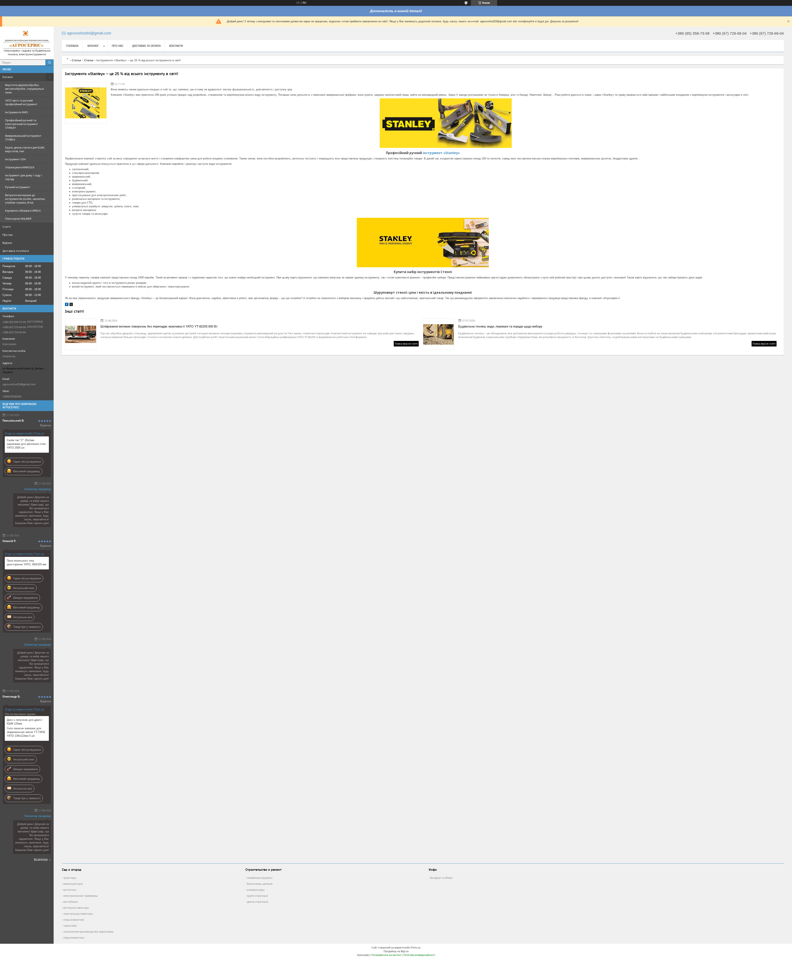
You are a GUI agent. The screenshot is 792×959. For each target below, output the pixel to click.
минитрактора (73, 884)
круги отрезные (257, 896)
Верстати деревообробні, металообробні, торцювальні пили (24, 88)
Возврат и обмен (441, 878)
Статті (6, 227)
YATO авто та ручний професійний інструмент (21, 102)
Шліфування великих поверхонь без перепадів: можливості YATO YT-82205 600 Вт (159, 326)
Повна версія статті (406, 343)
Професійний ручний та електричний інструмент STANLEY (21, 124)
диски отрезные (257, 902)
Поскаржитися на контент (386, 955)
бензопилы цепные (260, 884)
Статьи (76, 60)
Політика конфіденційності (419, 955)
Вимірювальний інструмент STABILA (23, 137)
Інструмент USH (15, 159)
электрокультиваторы (78, 913)
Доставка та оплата (15, 251)
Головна (72, 45)
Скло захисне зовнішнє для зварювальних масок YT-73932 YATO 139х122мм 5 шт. (26, 732)
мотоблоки (70, 902)
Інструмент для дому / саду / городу (23, 177)
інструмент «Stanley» (441, 153)
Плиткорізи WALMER (18, 218)
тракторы (69, 878)
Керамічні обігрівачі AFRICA (23, 210)
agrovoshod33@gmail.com (18, 384)
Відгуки (7, 243)
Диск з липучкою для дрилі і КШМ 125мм (24, 721)
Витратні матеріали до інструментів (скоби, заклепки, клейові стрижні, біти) (25, 198)
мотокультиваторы (76, 908)
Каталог (7, 77)
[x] (71, 305)
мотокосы (69, 890)
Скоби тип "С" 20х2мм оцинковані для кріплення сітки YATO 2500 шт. (26, 444)
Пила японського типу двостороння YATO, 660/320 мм (26, 562)
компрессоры (256, 890)
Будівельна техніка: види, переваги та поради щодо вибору (500, 326)
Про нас (7, 235)
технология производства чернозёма (88, 931)
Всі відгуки (41, 859)
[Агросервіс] (27, 39)
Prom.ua (416, 947)
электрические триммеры (80, 896)
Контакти (176, 45)
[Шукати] (49, 62)
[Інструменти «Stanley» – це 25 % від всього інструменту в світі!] (86, 103)
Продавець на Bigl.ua (396, 951)
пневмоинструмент (260, 878)
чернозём (70, 925)
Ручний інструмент (17, 187)
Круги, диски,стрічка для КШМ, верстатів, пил (25, 149)
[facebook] (66, 305)
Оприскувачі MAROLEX (19, 167)
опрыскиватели (73, 919)
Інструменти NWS (16, 112)
